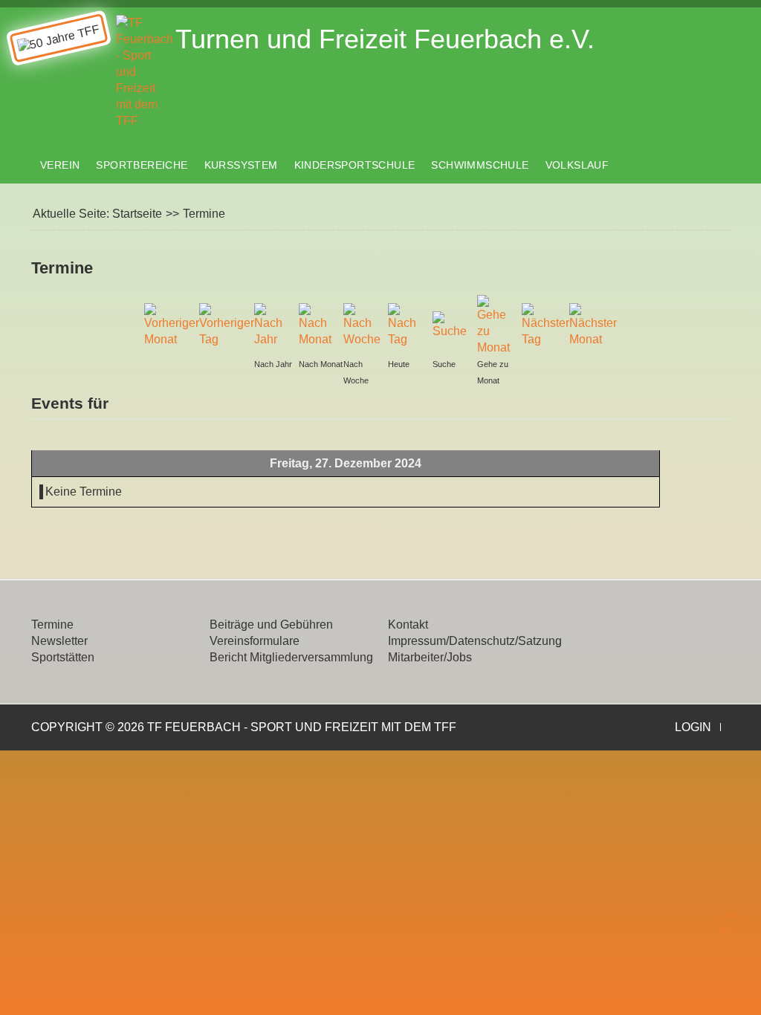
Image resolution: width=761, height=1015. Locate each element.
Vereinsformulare (254, 641)
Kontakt (408, 624)
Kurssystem (241, 165)
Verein (60, 165)
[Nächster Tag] (545, 324)
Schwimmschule (479, 165)
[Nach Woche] (361, 324)
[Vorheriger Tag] (226, 324)
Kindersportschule (354, 165)
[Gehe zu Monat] (495, 324)
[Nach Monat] (317, 324)
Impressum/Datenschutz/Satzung (475, 641)
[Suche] (451, 324)
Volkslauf (577, 165)
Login (693, 727)
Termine (52, 624)
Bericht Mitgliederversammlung (291, 657)
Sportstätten (62, 657)
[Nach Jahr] (272, 324)
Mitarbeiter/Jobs (430, 657)
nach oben (729, 922)
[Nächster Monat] (593, 324)
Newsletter (59, 641)
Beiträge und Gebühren (271, 624)
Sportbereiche (141, 165)
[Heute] (406, 324)
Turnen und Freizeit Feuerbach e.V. (385, 39)
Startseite (137, 213)
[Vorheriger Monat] (171, 324)
